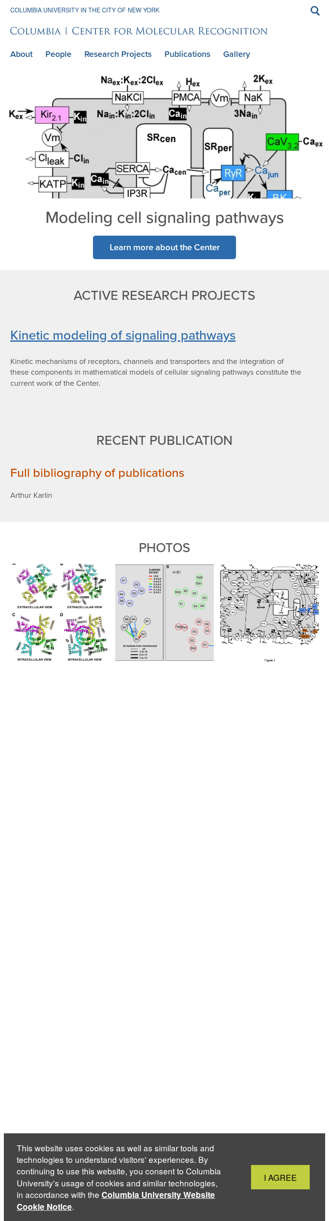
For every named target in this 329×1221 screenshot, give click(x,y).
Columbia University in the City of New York (84, 10)
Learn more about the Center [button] (165, 247)
